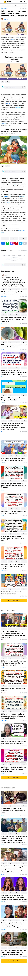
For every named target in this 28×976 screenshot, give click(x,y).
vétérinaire (21, 196)
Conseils (3, 462)
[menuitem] (3, 5)
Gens (2, 349)
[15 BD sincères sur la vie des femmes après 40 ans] (14, 581)
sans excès (18, 107)
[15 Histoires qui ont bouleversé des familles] (14, 677)
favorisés (3, 123)
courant (17, 37)
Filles (2, 596)
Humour (3, 402)
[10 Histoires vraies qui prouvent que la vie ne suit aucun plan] (14, 500)
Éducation (3, 692)
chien (12, 39)
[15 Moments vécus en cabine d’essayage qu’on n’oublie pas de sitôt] (14, 526)
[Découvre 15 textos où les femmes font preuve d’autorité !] (14, 387)
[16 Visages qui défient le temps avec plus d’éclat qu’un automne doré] (14, 730)
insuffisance (8, 202)
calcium (8, 103)
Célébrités (3, 639)
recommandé (7, 196)
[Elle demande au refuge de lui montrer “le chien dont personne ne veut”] (14, 798)
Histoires (3, 543)
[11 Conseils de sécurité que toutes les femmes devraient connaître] (14, 447)
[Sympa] (7, 2)
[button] (5, 238)
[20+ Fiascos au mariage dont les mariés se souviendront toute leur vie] (14, 281)
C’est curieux (4, 8)
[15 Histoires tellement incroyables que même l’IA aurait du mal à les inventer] (14, 553)
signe (15, 184)
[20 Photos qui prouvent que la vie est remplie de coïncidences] (14, 334)
